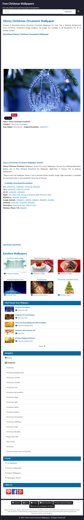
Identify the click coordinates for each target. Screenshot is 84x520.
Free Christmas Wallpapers (18, 3)
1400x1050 (11, 187)
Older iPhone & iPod (43, 195)
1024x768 (28, 187)
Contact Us (17, 503)
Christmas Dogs (12, 397)
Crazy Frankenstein (14, 468)
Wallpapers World (14, 478)
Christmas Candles (13, 382)
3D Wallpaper (12, 463)
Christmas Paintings (13, 422)
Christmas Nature (12, 412)
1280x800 (21, 192)
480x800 (43, 200)
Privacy (34, 503)
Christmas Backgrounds (15, 373)
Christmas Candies (13, 378)
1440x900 (12, 192)
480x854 (35, 200)
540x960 (28, 200)
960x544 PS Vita (19, 205)
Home (9, 358)
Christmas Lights (12, 407)
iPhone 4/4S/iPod (28, 195)
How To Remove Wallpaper (64, 503)
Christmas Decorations (14, 392)
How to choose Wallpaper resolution (42, 506)
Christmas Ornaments (19, 124)
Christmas (10, 368)
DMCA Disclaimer (46, 503)
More (41, 346)
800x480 (31, 203)
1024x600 (23, 203)
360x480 (15, 197)
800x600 (36, 187)
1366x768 (14, 203)
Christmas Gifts (12, 402)
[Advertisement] (42, 52)
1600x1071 (44, 127)
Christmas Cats (12, 387)
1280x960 (20, 187)
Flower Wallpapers (14, 473)
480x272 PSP (31, 205)
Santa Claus (10, 442)
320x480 (50, 200)
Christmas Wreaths (13, 432)
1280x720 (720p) (22, 190)
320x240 (23, 197)
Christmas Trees (12, 427)
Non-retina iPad (14, 195)
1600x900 (11, 190)
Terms (26, 503)
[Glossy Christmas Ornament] (42, 90)
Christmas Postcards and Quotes (18, 451)
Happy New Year (12, 437)
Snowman (10, 447)
